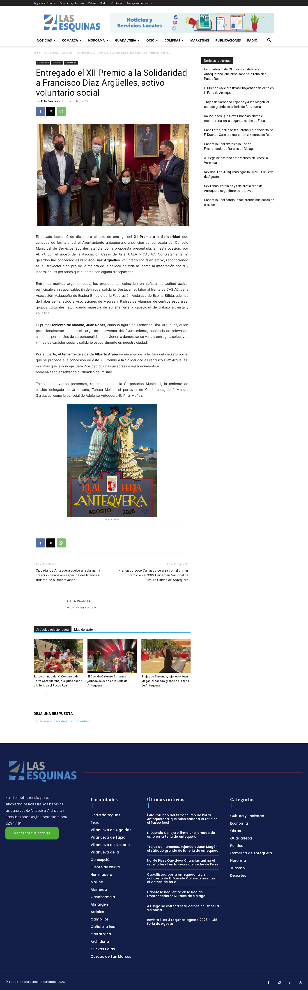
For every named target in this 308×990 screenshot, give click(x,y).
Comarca (70, 40)
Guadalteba (125, 40)
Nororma (96, 40)
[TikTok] (290, 982)
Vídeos (92, 3)
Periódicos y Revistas (72, 3)
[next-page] (43, 694)
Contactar (117, 3)
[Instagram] (279, 982)
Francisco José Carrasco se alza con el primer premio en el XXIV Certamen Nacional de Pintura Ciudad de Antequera (153, 575)
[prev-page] (36, 694)
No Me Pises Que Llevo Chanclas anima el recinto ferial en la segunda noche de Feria (234, 118)
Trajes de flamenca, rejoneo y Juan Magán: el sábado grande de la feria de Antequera (165, 681)
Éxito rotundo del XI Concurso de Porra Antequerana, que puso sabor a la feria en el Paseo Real (58, 681)
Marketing (199, 40)
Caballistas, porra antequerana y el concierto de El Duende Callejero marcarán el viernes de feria (238, 132)
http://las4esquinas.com (81, 607)
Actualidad (51, 53)
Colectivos (70, 62)
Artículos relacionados (52, 629)
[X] (50, 111)
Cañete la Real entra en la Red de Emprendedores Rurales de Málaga (229, 146)
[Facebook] (40, 111)
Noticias (44, 40)
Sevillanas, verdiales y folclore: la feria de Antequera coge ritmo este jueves (233, 188)
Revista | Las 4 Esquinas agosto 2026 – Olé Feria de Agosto (239, 174)
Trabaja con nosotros (139, 3)
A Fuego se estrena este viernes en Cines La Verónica (236, 160)
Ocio (150, 40)
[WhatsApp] (61, 111)
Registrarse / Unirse (45, 3)
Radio (103, 3)
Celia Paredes (49, 101)
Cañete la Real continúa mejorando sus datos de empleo (239, 202)
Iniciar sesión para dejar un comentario (62, 721)
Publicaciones (228, 40)
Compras (172, 40)
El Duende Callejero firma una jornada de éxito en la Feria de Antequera (107, 681)
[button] (269, 41)
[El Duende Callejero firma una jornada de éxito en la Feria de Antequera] (112, 656)
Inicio (37, 53)
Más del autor (84, 629)
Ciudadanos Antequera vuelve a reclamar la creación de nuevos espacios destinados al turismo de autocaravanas (68, 575)
